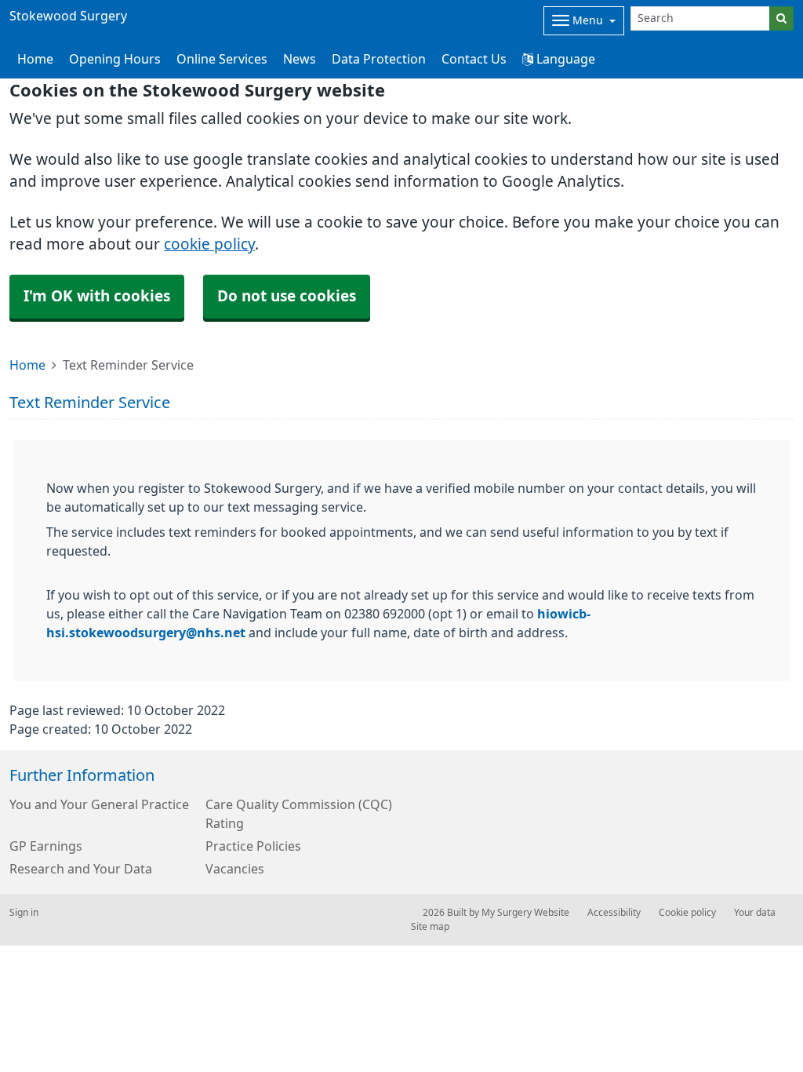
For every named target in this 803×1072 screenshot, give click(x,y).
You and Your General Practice (99, 804)
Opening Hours (115, 59)
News (299, 59)
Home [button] (35, 59)
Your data (755, 912)
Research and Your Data (80, 868)
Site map (430, 927)
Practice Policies (253, 846)
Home (27, 365)
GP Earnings (45, 846)
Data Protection (379, 59)
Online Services (221, 59)
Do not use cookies (286, 296)
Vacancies (234, 868)
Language (564, 59)
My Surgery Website (525, 912)
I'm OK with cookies (97, 296)
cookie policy (209, 244)
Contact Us (474, 59)
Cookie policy (687, 912)
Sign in (23, 912)
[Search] (781, 18)
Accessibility (614, 912)
